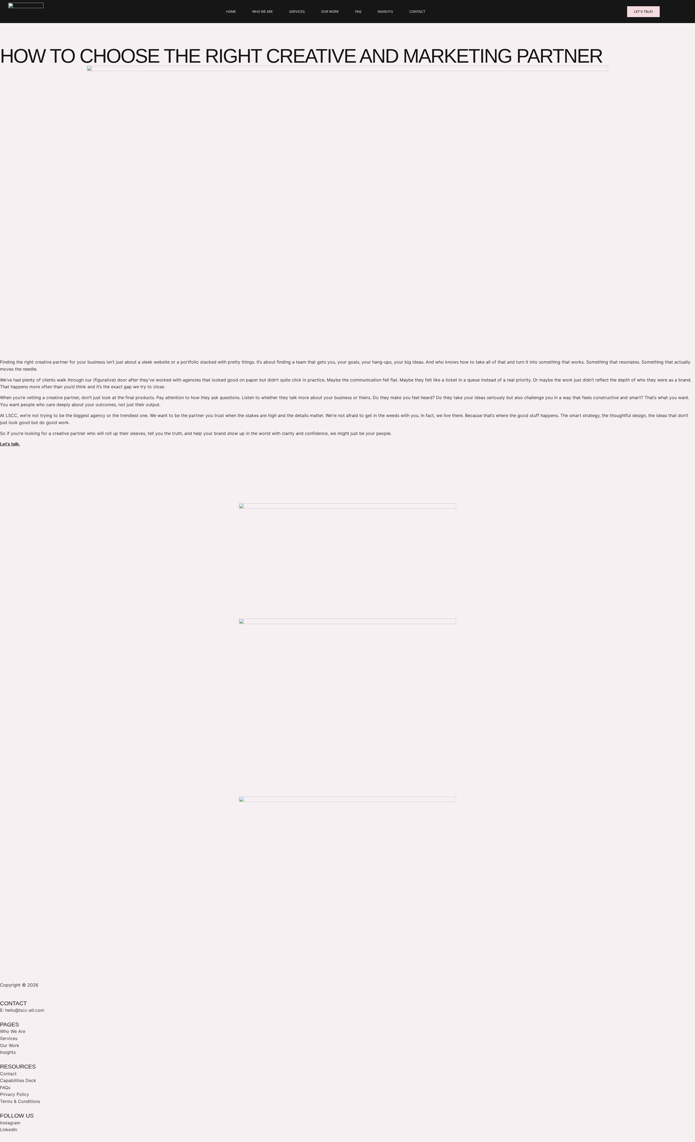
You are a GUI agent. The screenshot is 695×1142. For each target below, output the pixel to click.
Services (297, 11)
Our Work (330, 11)
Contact (417, 11)
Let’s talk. (10, 444)
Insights (385, 11)
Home (231, 11)
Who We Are (262, 11)
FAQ (358, 11)
